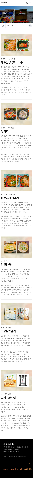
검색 (27, 3)
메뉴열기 (30, 3)
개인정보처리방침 (8, 444)
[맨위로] (30, 464)
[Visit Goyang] (7, 3)
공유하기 (30, 25)
